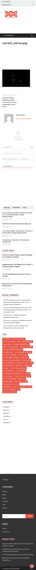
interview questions (8, 365)
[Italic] (6, 159)
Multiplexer (28, 365)
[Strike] (11, 159)
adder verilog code (27, 341)
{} (24, 159)
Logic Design (19, 365)
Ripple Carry (21, 378)
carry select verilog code (9, 355)
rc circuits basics (7, 376)
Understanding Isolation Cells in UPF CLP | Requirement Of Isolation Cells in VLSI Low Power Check (17, 310)
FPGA (26, 363)
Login (31, 147)
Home (4, 528)
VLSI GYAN (16, 568)
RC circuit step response (9, 378)
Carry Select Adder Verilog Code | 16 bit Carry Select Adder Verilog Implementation (17, 232)
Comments (16, 207)
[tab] (6, 207)
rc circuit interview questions (18, 368)
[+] (26, 159)
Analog (5, 407)
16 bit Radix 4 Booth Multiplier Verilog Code (16, 224)
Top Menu (7, 1)
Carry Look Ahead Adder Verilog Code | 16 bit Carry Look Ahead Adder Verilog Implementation (17, 214)
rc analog (5, 368)
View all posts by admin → (23, 120)
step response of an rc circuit (11, 384)
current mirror (24, 357)
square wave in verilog (21, 381)
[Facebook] (33, 5)
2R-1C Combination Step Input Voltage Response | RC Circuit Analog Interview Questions (17, 302)
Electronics (20, 363)
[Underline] (8, 159)
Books (5, 410)
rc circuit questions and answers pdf (12, 373)
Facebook (5, 479)
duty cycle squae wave (9, 363)
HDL (31, 363)
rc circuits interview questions (22, 376)
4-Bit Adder (6, 339)
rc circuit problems (8, 371)
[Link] (22, 159)
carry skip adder (22, 355)
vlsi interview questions (9, 392)
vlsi (18, 389)
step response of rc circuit (10, 386)
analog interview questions (21, 344)
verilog (5, 389)
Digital (5, 413)
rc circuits (27, 373)
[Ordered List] (13, 159)
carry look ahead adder (26, 347)
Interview (6, 416)
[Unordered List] (15, 159)
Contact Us (6, 532)
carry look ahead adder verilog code (12, 349)
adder (18, 341)
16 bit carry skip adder (9, 341)
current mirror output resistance (11, 360)
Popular (7, 207)
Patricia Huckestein (9, 300)
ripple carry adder (8, 381)
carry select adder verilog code (23, 352)
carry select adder (8, 352)
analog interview (7, 344)
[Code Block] (19, 159)
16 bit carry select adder (18, 339)
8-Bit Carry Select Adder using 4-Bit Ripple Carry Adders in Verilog (17, 256)
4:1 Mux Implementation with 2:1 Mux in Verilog (17, 554)
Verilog (5, 422)
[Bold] (4, 159)
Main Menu (10, 35)
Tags (24, 207)
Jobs (4, 419)
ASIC (4, 347)
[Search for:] (18, 516)
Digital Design (26, 360)
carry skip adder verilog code (11, 357)
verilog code (12, 389)
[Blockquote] (17, 159)
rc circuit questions (20, 371)
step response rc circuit (25, 386)
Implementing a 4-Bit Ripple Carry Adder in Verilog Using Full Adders (17, 265)
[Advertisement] (19, 28)
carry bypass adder (13, 347)
